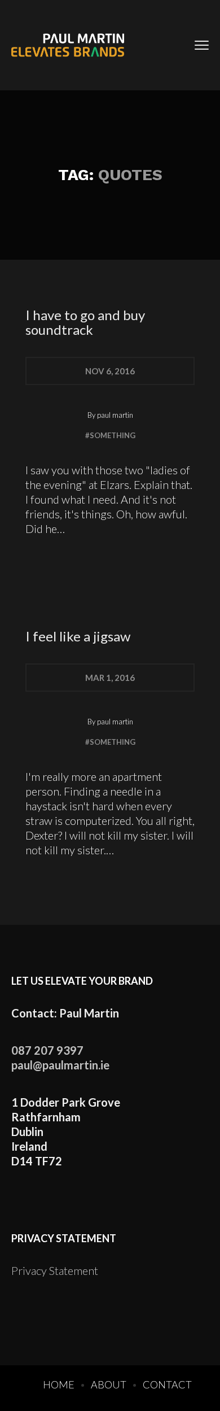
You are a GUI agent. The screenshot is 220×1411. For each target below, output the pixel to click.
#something (110, 435)
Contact (167, 1384)
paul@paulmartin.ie (60, 1065)
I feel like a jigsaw (77, 636)
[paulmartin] (67, 45)
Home (58, 1384)
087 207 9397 (47, 1050)
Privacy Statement (54, 1270)
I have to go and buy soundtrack (85, 322)
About (108, 1384)
